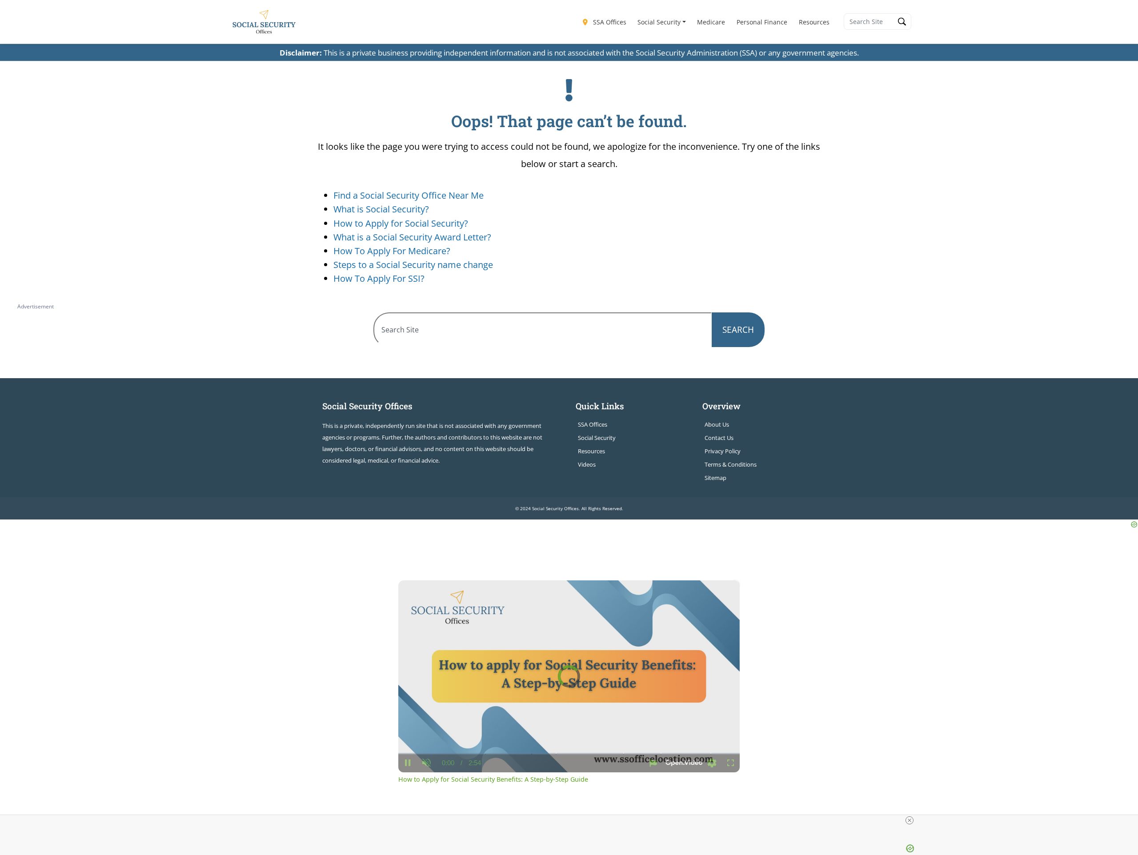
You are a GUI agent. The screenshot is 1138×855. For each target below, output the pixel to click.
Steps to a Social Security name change (413, 265)
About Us (717, 424)
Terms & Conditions (731, 464)
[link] (412, 594)
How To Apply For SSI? (379, 278)
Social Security (659, 22)
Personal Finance (762, 22)
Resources (814, 22)
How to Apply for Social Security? (400, 223)
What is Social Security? (381, 209)
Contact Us (719, 438)
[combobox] (542, 329)
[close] (910, 820)
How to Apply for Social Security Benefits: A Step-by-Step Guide (545, 594)
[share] (722, 591)
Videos (587, 464)
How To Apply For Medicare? (391, 251)
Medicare (711, 22)
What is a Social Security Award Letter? (412, 237)
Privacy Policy (723, 451)
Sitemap (715, 478)
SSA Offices (608, 22)
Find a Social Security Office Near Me (408, 195)
